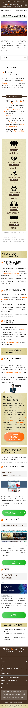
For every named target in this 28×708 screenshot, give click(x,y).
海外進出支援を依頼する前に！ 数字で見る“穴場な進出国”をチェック (14, 437)
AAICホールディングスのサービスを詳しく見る (14, 562)
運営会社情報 (4, 684)
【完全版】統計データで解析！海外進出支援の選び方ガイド (15, 630)
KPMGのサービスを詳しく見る (14, 615)
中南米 (2, 665)
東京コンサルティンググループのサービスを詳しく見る (14, 512)
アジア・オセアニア (6, 658)
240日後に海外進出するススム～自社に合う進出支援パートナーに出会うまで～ (14, 2)
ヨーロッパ (4, 655)
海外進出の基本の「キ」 (7, 674)
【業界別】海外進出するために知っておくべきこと (13, 669)
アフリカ (3, 661)
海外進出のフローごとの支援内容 (9, 680)
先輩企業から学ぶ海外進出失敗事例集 (10, 677)
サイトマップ (4, 687)
